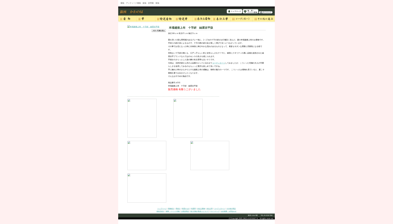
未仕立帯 (209, 208)
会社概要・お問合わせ (228, 211)
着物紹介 (171, 208)
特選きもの (186, 208)
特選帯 (193, 208)
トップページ (162, 208)
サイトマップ (215, 211)
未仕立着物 (201, 208)
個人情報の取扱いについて (199, 211)
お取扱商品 (185, 211)
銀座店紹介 (160, 211)
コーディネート (218, 63)
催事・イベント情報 (173, 211)
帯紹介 (178, 208)
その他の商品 (231, 208)
